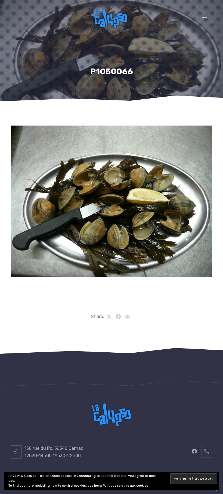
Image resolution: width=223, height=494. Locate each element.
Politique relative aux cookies (125, 485)
